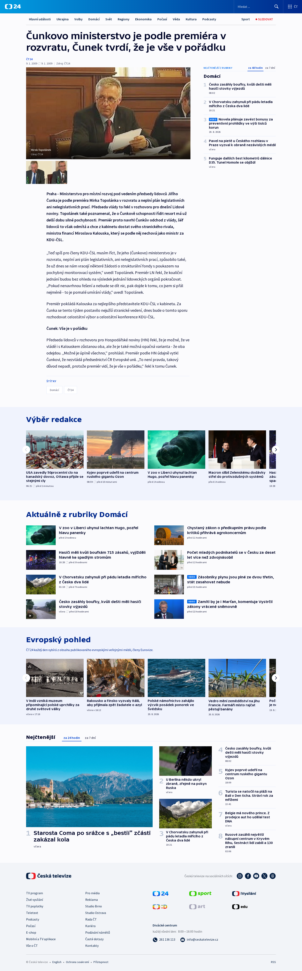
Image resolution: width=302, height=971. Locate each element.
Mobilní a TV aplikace (41, 939)
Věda (176, 19)
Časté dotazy (94, 939)
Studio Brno (93, 906)
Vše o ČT (32, 945)
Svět (108, 19)
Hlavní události (40, 19)
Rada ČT (91, 919)
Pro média (92, 893)
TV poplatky (34, 906)
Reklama (91, 900)
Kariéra (90, 926)
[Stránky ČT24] (160, 893)
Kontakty (92, 945)
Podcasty (209, 19)
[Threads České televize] (272, 876)
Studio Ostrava (95, 913)
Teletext (32, 913)
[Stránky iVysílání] (244, 893)
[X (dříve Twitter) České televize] (264, 876)
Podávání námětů (97, 932)
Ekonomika (143, 19)
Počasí (162, 19)
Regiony (123, 19)
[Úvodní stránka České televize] (49, 876)
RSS (273, 962)
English (56, 962)
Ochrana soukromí (77, 962)
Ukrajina (62, 19)
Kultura (191, 19)
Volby (78, 19)
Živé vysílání (34, 900)
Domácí (94, 19)
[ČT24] (13, 6)
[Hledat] (276, 6)
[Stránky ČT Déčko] (160, 906)
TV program (34, 893)
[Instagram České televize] (239, 876)
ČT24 (29, 59)
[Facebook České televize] (248, 876)
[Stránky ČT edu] (239, 906)
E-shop (31, 932)
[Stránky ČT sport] (200, 893)
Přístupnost (100, 962)
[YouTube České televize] (256, 876)
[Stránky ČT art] (197, 906)
